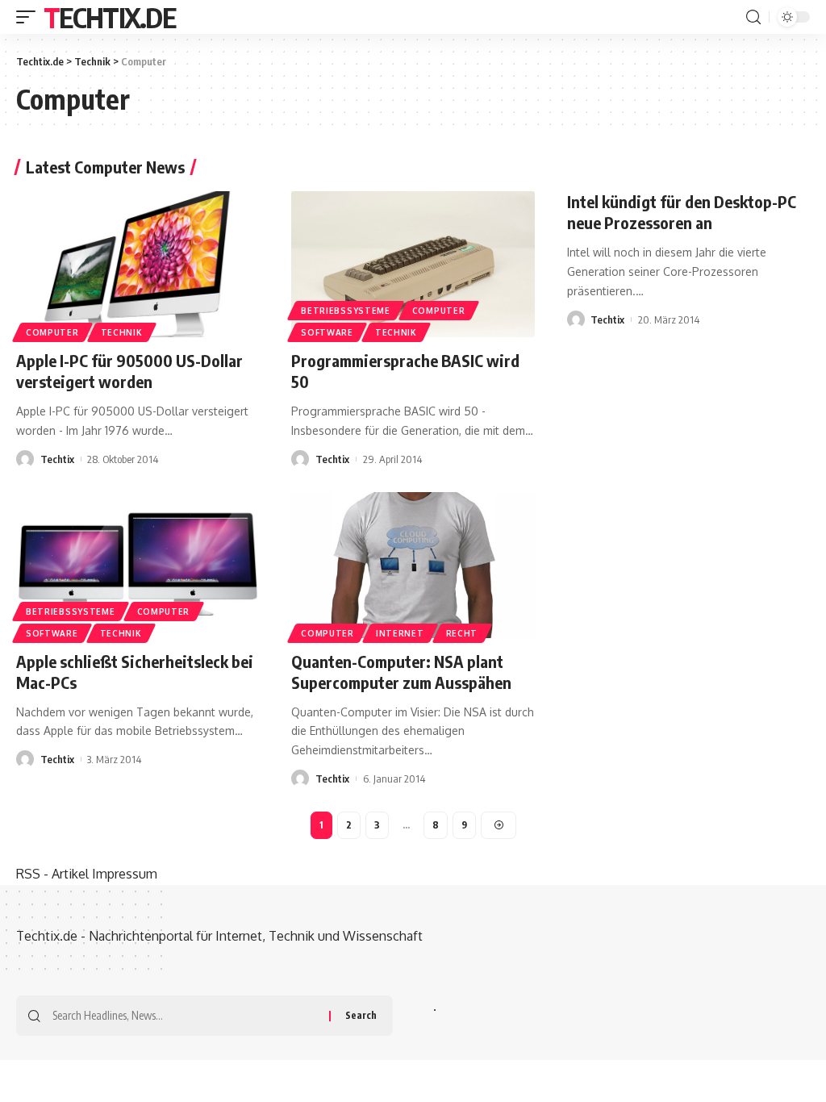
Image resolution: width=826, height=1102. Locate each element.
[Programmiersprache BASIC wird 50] (412, 264)
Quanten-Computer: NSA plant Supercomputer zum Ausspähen (401, 671)
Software (327, 332)
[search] (753, 17)
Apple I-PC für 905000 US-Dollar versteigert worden (129, 370)
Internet (400, 633)
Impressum (124, 874)
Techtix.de (109, 17)
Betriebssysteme (345, 310)
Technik (122, 332)
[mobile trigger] (30, 17)
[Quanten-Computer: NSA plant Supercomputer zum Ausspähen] (412, 565)
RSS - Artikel (52, 874)
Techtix (57, 459)
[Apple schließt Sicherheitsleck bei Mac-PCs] (137, 565)
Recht (462, 633)
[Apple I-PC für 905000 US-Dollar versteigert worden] (137, 264)
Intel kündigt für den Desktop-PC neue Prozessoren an (681, 211)
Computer (52, 332)
